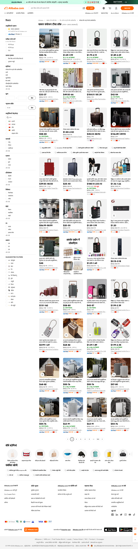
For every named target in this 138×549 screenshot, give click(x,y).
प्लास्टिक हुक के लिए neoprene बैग (17, 470)
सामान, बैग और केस (51, 20)
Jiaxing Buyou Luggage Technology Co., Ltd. (121, 101)
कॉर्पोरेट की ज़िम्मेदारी (9, 498)
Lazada (69, 539)
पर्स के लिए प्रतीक (71, 470)
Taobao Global (78, 539)
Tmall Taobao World (58, 539)
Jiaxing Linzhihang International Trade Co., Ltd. (49, 59)
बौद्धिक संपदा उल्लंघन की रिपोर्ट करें (94, 506)
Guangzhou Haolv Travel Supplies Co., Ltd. (49, 188)
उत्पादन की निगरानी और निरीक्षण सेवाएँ (41, 506)
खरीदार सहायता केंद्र (90, 490)
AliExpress (38, 539)
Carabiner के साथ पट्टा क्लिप (64, 148)
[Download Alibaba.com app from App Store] (110, 529)
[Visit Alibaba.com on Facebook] (112, 514)
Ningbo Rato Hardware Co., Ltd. (97, 61)
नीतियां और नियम (35, 510)
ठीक (32, 98)
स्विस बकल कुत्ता (103, 148)
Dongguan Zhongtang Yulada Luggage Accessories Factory (73, 136)
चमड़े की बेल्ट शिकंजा (99, 152)
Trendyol (92, 539)
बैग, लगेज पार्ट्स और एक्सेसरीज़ (68, 20)
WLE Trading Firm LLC (94, 138)
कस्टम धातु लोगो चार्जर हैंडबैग (101, 470)
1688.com (47, 539)
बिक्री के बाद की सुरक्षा (37, 502)
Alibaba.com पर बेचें (117, 490)
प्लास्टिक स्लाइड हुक (24, 475)
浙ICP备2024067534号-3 (124, 546)
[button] (83, 8)
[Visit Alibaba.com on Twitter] (121, 514)
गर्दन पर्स (11, 475)
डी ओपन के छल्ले (118, 470)
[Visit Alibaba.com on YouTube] (130, 514)
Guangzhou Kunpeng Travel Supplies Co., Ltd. (49, 230)
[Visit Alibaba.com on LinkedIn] (117, 514)
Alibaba (40, 20)
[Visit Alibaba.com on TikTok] (134, 514)
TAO (85, 539)
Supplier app (66, 530)
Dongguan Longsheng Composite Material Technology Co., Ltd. (49, 99)
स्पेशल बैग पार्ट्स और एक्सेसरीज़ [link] (87, 20)
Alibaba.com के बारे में (11, 486)
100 (98, 439)
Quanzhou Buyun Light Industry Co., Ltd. (73, 101)
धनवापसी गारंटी (35, 494)
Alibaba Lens (13, 530)
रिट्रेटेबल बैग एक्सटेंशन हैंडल (39, 470)
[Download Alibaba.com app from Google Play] (126, 529)
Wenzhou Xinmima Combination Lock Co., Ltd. (121, 188)
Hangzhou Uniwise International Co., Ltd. (97, 192)
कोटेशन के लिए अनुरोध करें (65, 494)
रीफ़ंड (86, 502)
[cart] (110, 8)
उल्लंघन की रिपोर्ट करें (90, 510)
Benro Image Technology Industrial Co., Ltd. (73, 188)
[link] (135, 528)
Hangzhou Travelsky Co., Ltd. (72, 61)
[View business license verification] (88, 546)
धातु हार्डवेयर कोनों (46, 148)
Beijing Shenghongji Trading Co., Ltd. (121, 138)
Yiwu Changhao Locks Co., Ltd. (121, 61)
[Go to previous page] (68, 439)
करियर (6, 502)
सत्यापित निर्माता (62, 490)
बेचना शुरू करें (115, 494)
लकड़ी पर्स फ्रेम (85, 470)
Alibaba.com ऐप (78, 530)
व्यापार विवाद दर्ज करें (90, 498)
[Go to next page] (102, 439)
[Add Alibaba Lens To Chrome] (31, 529)
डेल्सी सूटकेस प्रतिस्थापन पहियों (85, 148)
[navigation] (21, 230)
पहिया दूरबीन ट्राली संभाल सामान (80, 152)
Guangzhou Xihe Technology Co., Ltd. (97, 99)
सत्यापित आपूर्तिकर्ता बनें (117, 502)
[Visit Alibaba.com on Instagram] (125, 514)
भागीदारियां (114, 506)
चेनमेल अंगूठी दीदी (56, 470)
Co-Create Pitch (9, 494)
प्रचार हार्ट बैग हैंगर (46, 152)
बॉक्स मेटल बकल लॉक (116, 152)
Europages (100, 539)
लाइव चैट (87, 494)
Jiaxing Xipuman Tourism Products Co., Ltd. (49, 140)
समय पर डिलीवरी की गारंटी (38, 498)
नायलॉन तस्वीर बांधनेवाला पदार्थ (42, 475)
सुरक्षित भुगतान (35, 490)
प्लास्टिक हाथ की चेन (62, 152)
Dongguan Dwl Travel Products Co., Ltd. (73, 230)
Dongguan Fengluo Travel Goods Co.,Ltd (121, 230)
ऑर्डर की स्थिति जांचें (116, 498)
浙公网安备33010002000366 (104, 546)
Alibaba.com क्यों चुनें (10, 490)
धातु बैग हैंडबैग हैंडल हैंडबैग (120, 148)
